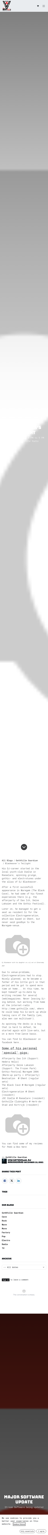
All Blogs (7, 860)
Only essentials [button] (27, 1531)
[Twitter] (12, 1181)
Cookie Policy (19, 1524)
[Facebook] (5, 1181)
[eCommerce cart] (37, 5)
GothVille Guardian (27, 860)
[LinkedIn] (19, 1181)
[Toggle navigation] (43, 5)
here (16, 1042)
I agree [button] (41, 1531)
